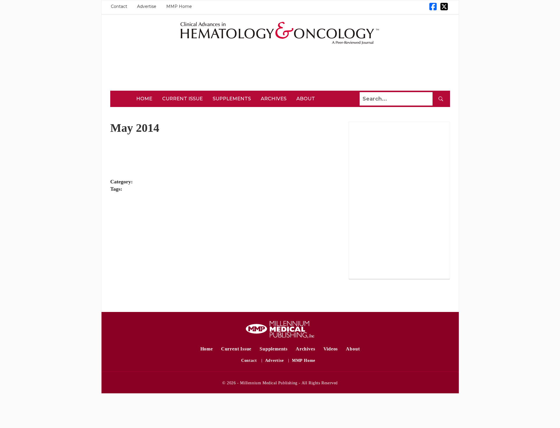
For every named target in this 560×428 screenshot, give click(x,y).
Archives (273, 98)
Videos (330, 348)
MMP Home (179, 6)
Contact (119, 6)
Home (144, 98)
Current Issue (182, 98)
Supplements (232, 98)
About (305, 98)
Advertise (146, 6)
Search (441, 99)
